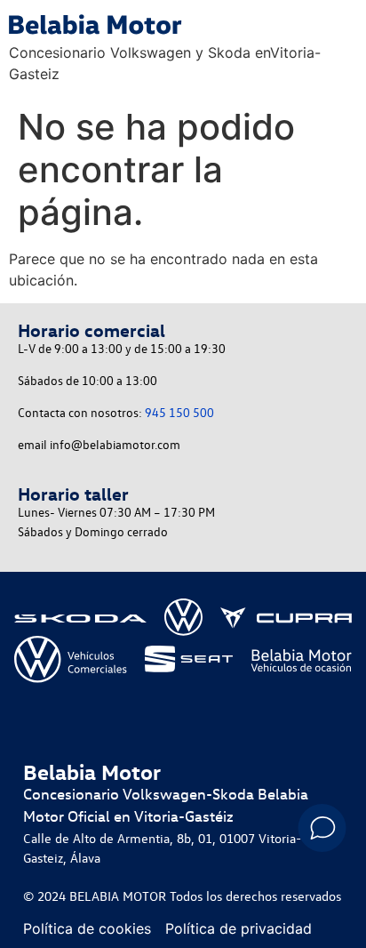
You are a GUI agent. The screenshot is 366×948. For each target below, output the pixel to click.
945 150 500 (179, 412)
